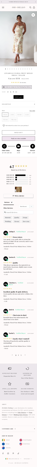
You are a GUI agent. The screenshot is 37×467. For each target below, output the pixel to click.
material (8, 217)
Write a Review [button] (19, 196)
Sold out (18, 132)
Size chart (32, 110)
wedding (8, 221)
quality (16, 217)
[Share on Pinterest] (13, 92)
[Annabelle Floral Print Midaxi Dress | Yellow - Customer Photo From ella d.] (18, 189)
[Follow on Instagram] (8, 453)
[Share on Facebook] (8, 92)
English (27, 458)
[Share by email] (16, 92)
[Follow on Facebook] (3, 453)
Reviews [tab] (7, 202)
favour (17, 221)
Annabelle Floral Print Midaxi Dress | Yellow (17, 246)
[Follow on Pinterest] (13, 453)
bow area (26, 221)
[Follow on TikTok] (18, 453)
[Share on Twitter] (10, 92)
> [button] (25, 355)
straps (25, 217)
